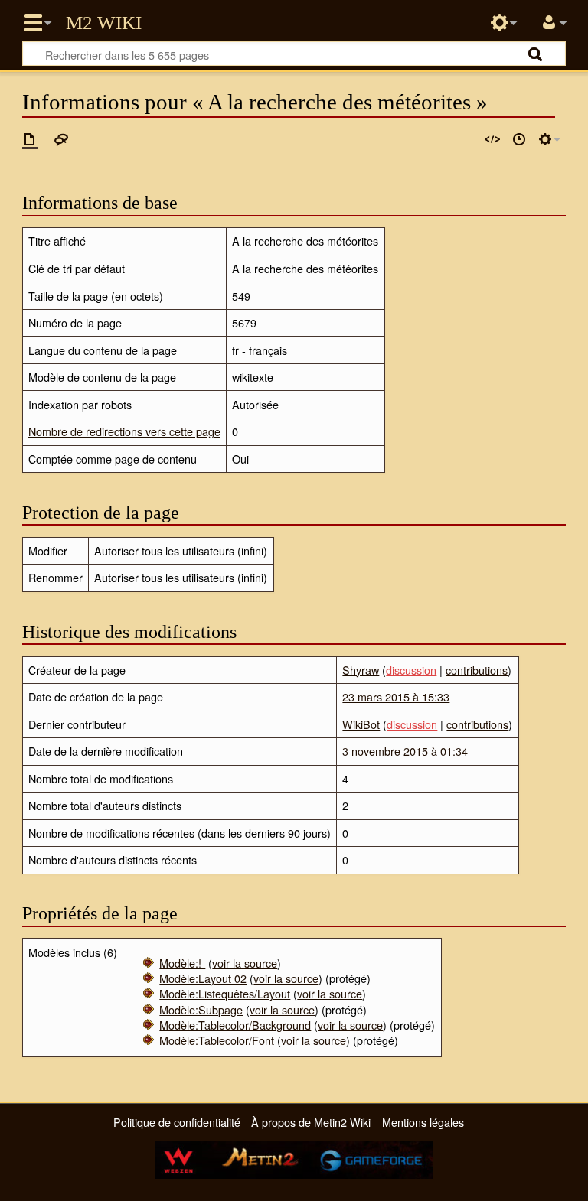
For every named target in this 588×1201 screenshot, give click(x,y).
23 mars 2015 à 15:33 (395, 696)
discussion (411, 670)
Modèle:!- (182, 963)
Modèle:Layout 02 (203, 978)
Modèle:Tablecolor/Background (235, 1025)
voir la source (244, 963)
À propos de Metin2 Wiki (311, 1122)
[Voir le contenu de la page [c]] (30, 139)
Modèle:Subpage (201, 1009)
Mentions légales (423, 1122)
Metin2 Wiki (104, 22)
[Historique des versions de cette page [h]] (519, 139)
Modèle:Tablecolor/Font (216, 1040)
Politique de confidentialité (176, 1122)
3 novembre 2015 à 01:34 (405, 751)
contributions (477, 670)
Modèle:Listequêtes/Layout (224, 993)
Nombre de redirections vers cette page (124, 431)
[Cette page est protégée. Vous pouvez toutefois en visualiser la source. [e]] (492, 139)
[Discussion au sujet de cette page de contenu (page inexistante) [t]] (61, 139)
